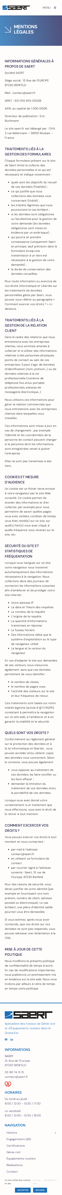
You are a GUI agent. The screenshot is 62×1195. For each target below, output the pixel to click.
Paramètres (50, 1180)
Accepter (22, 1190)
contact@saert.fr (16, 1077)
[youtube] (6, 1039)
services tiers (37, 1182)
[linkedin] (11, 1039)
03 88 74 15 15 (14, 1072)
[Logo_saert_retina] (16, 7)
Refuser (40, 1190)
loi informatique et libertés (26, 748)
